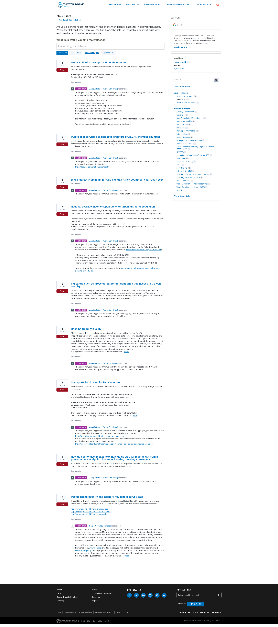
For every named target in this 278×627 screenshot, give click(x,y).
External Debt (182, 134)
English (194, 604)
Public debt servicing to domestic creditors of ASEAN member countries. (116, 136)
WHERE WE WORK (152, 4)
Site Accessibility (85, 612)
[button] (217, 4)
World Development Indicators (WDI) (192, 184)
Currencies (181, 115)
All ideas (177, 65)
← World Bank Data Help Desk (68, 20)
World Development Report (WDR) (191, 187)
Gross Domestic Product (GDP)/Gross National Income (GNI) (196, 148)
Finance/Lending (183, 137)
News (94, 589)
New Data (181, 99)
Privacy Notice (70, 612)
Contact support (182, 86)
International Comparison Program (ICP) (193, 155)
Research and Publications (67, 597)
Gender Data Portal (184, 143)
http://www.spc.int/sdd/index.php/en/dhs (89, 514)
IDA (88, 621)
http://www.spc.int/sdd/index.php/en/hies (89, 509)
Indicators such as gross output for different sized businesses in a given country (116, 285)
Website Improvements (186, 102)
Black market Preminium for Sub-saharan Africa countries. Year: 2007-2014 (117, 179)
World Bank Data (182, 196)
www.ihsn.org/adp (83, 550)
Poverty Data (182, 168)
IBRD (83, 621)
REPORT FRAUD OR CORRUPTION (207, 612)
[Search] (216, 80)
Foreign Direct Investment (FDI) (189, 140)
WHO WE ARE (114, 4)
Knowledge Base (182, 108)
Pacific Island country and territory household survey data (107, 496)
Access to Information (104, 612)
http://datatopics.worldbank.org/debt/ (92, 167)
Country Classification (185, 111)
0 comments (76, 82)
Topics (95, 600)
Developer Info (180, 47)
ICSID (107, 621)
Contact (126, 612)
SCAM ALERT (184, 612)
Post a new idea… (182, 62)
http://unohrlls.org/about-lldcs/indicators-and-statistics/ (99, 436)
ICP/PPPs (180, 152)
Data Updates (182, 124)
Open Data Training (185, 161)
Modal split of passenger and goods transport (99, 62)
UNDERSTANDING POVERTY (179, 4)
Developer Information (186, 131)
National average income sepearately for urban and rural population (113, 206)
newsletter (184, 589)
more (126, 352)
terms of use (198, 38)
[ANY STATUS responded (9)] (92, 53)
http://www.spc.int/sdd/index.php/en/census (90, 511)
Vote (62, 70)
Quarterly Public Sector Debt (188, 177)
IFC (94, 621)
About (59, 589)
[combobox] (194, 79)
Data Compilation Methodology (189, 118)
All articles (181, 190)
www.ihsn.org (95, 547)
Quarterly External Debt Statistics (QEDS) (193, 174)
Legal (59, 612)
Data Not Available (184, 121)
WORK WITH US (204, 4)
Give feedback (181, 93)
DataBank (180, 127)
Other (179, 164)
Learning (60, 600)
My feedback (108, 53)
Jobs (118, 612)
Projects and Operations (102, 593)
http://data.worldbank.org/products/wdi (143, 249)
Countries (96, 597)
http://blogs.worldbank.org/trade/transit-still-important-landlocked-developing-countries (114, 444)
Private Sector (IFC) (184, 171)
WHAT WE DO (132, 4)
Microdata (181, 158)
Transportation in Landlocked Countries (95, 382)
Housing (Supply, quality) (86, 329)
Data (59, 593)
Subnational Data (184, 180)
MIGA (100, 621)
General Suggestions (185, 96)
